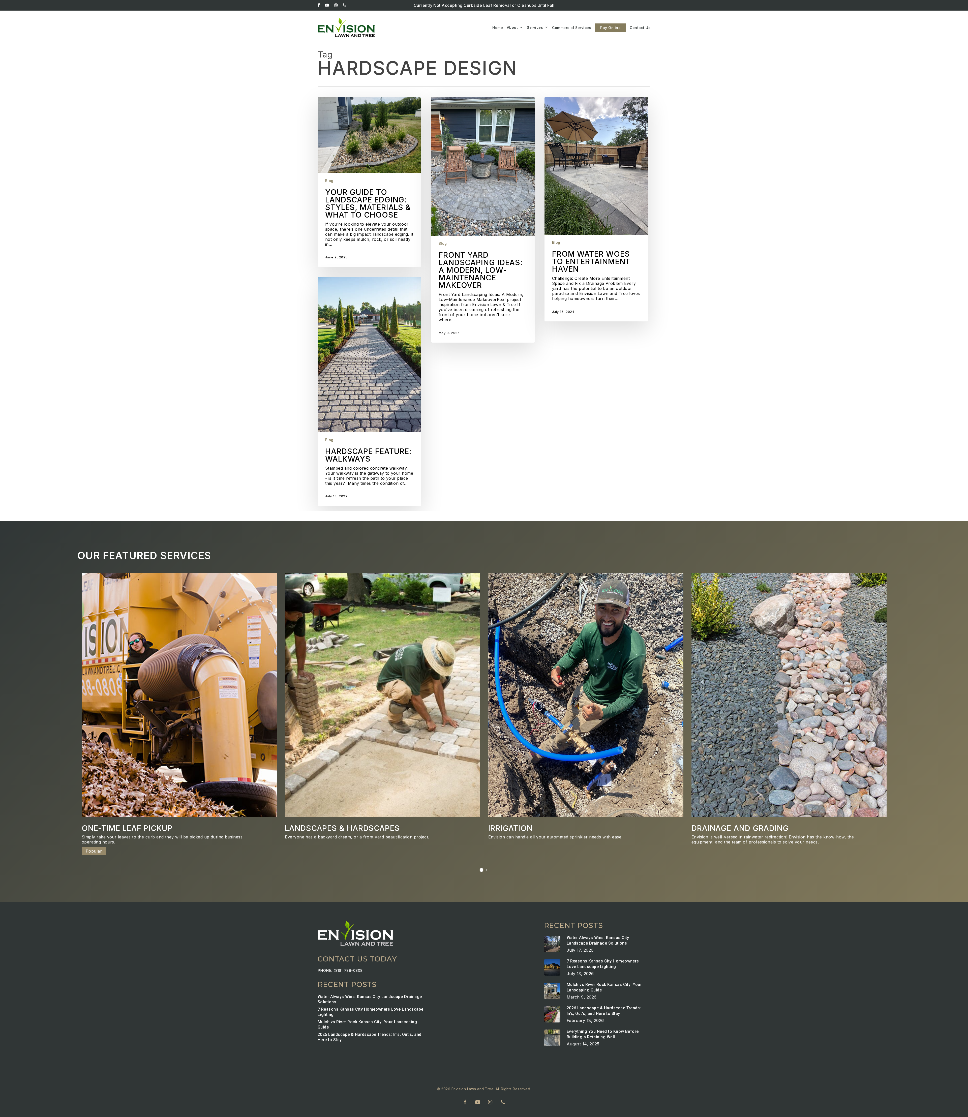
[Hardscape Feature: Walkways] (369, 391)
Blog (329, 181)
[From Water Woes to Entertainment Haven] (596, 209)
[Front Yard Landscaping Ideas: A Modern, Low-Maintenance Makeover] (483, 220)
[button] (481, 870)
